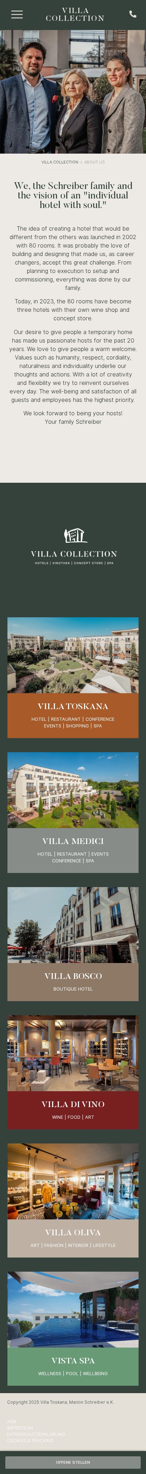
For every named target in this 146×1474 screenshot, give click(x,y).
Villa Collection (59, 162)
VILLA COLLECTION (75, 15)
